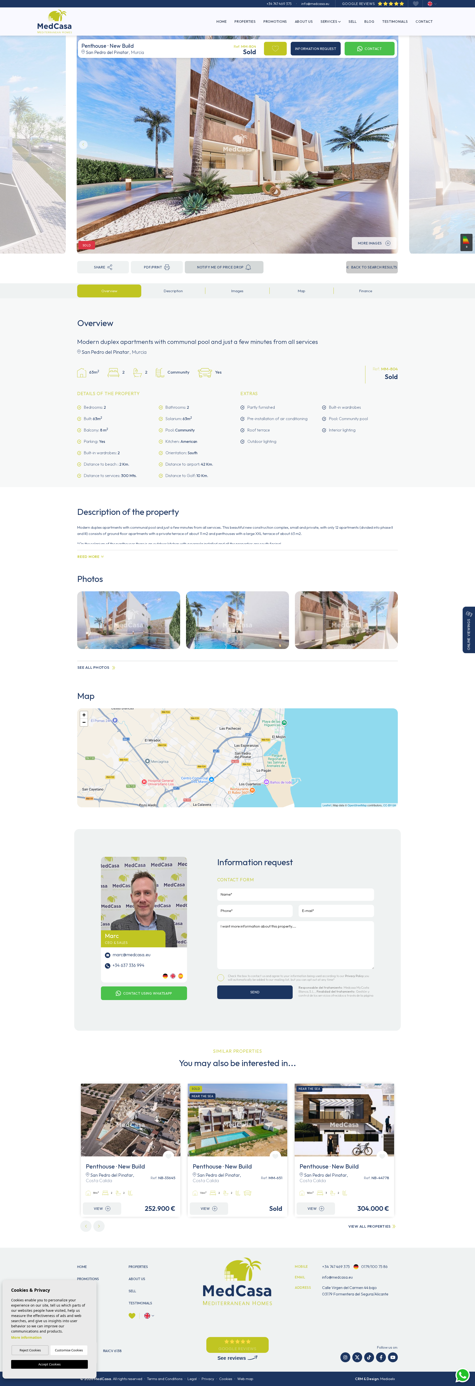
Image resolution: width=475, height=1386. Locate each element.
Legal (192, 1378)
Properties (245, 21)
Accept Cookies (49, 1364)
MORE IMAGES (370, 243)
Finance (365, 290)
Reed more (88, 556)
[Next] (99, 1226)
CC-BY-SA (389, 805)
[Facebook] (381, 1357)
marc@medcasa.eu (131, 954)
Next (392, 145)
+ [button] (84, 715)
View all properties (369, 1226)
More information (26, 1337)
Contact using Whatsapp (147, 993)
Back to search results (374, 267)
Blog (369, 21)
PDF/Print (153, 267)
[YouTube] (393, 1357)
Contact (424, 21)
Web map (245, 1378)
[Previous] (86, 1226)
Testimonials (395, 21)
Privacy (208, 1378)
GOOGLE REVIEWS (359, 3)
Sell (353, 21)
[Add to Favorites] (275, 48)
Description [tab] (173, 290)
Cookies (225, 1378)
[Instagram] (345, 1357)
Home (221, 21)
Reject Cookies (30, 1350)
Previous (83, 145)
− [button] (84, 722)
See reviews (232, 1358)
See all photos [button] (93, 667)
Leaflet (327, 805)
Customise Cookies (69, 1350)
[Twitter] (357, 1357)
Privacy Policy (354, 976)
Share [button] (99, 267)
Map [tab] (301, 290)
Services (329, 21)
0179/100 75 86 (374, 1266)
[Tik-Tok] (369, 1357)
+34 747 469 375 (279, 3)
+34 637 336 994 (128, 965)
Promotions (275, 21)
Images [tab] (237, 290)
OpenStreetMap (357, 805)
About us (304, 21)
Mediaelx (387, 1378)
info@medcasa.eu (315, 3)
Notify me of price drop (220, 267)
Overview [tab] (109, 290)
